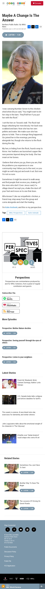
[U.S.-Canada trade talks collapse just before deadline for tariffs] (9, 399)
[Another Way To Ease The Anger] (11, 486)
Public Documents (10, 547)
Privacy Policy (9, 556)
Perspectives (22, 277)
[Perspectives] (22, 252)
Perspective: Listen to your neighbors (17, 357)
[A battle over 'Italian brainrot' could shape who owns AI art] (9, 438)
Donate (38, 3)
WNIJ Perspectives (16, 213)
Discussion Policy (10, 552)
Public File (7, 561)
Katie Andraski (11, 207)
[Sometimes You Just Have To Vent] (11, 468)
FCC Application (9, 566)
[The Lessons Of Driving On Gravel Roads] (11, 504)
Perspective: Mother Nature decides (16, 328)
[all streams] (42, 586)
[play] (3, 586)
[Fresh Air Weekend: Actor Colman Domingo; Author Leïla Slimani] (9, 383)
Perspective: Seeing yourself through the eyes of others (21, 341)
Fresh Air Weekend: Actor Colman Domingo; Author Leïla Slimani (28, 382)
